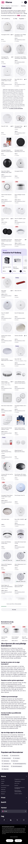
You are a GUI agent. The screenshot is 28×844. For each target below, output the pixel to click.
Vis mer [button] (14, 609)
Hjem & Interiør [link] (14, 5)
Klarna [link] (2, 5)
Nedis (17, 725)
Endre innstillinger (14, 836)
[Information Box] (9, 19)
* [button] (20, 39)
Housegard (10, 685)
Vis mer (25, 13)
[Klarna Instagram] (24, 820)
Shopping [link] (7, 5)
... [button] (19, 5)
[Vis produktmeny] (25, 8)
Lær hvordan (23, 15)
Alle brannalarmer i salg (6, 623)
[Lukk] (25, 826)
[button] (12, 34)
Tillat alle (18, 840)
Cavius (3, 656)
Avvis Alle (10, 840)
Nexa (6, 707)
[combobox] (22, 19)
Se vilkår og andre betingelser (16, 108)
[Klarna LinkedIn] (11, 820)
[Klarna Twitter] (17, 820)
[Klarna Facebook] (4, 820)
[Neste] (24, 264)
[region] (14, 834)
